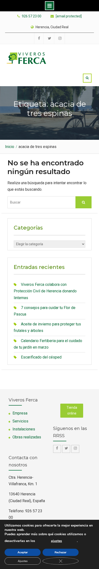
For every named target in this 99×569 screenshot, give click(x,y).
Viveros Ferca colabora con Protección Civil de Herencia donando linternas (45, 291)
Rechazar (61, 552)
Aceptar (23, 552)
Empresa (19, 413)
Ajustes (23, 561)
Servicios (20, 421)
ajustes (56, 541)
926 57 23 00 (31, 16)
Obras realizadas (26, 437)
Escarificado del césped (41, 357)
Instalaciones (23, 429)
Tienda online (72, 410)
